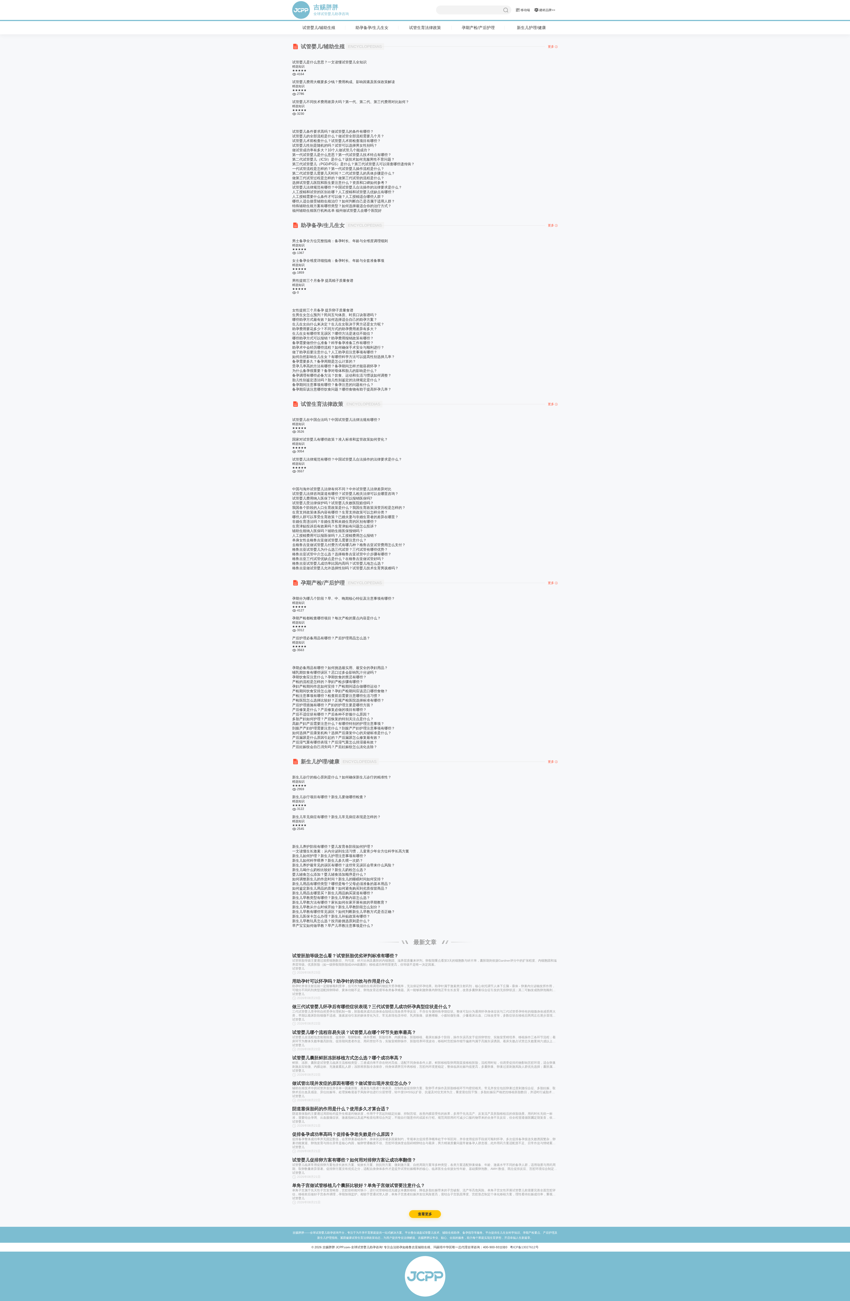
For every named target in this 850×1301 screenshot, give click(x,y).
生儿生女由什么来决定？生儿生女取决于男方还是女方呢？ (338, 324)
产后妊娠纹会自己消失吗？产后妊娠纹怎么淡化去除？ (334, 747)
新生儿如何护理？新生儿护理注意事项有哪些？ (329, 856)
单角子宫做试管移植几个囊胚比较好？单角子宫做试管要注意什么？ (358, 1185)
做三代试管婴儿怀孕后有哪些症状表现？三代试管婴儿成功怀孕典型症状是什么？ (372, 1006)
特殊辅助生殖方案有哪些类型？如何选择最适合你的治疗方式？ (341, 206)
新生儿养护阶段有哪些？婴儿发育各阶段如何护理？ (333, 846)
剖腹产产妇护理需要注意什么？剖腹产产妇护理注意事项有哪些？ (343, 728)
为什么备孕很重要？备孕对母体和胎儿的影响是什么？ (334, 371)
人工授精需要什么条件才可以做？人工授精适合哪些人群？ (338, 196)
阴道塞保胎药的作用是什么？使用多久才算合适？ (341, 1108)
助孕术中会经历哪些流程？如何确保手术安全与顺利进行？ (338, 347)
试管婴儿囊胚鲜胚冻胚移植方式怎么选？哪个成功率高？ (347, 1057)
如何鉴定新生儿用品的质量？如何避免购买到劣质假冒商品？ (340, 888)
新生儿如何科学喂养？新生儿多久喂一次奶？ (327, 860)
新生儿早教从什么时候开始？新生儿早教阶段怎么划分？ (336, 907)
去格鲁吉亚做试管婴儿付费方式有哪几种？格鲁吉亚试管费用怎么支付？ (349, 545)
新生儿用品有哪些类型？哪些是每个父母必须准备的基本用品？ (341, 884)
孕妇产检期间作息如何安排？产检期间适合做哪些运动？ (336, 686)
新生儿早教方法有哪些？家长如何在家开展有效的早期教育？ (340, 902)
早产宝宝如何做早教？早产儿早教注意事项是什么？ (333, 926)
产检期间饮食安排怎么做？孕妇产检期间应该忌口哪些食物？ (340, 691)
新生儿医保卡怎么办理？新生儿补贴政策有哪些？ (331, 916)
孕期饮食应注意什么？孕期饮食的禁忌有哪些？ (329, 677)
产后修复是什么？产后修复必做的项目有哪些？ (329, 710)
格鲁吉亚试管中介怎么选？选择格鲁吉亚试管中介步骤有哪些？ (341, 554)
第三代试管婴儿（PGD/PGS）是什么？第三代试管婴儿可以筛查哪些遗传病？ (353, 164)
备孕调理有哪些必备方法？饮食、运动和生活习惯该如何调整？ (341, 375)
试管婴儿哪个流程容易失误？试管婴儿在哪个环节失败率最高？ (354, 1032)
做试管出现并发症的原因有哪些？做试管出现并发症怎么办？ (352, 1083)
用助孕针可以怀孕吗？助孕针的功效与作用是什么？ (343, 981)
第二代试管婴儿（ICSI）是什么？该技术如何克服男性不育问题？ (343, 159)
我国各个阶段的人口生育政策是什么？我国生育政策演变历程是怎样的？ (349, 508)
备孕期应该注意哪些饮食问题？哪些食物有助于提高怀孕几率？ (341, 389)
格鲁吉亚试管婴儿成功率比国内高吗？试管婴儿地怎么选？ (338, 563)
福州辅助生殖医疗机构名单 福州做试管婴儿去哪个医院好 (337, 210)
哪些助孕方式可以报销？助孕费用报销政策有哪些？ (333, 338)
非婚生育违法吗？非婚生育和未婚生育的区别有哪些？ (334, 521)
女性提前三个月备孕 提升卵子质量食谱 (322, 310)
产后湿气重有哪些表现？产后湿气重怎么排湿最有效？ (334, 742)
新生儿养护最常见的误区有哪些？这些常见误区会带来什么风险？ (343, 865)
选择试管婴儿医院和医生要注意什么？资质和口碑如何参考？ (340, 183)
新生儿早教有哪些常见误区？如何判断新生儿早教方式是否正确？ (343, 912)
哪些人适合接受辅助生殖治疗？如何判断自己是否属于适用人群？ (343, 201)
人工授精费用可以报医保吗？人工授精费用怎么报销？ (334, 535)
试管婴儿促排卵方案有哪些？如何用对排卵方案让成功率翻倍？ (354, 1159)
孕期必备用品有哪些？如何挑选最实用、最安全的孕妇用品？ (340, 668)
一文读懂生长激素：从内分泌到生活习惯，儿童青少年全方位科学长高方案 (350, 851)
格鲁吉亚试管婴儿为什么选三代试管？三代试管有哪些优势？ (340, 549)
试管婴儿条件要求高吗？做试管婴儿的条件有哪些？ (333, 131)
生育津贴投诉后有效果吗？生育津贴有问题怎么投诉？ (334, 526)
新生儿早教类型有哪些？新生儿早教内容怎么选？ (331, 898)
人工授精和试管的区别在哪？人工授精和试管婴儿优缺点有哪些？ (343, 192)
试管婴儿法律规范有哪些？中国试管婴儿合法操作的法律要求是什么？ (347, 187)
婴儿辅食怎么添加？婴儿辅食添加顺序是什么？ (329, 874)
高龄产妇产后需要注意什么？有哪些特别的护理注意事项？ (338, 723)
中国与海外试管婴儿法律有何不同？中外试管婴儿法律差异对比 (341, 489)
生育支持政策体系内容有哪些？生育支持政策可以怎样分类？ (340, 512)
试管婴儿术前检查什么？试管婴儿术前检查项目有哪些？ (336, 141)
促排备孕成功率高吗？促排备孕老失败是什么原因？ (343, 1134)
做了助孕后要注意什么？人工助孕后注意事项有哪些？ (334, 352)
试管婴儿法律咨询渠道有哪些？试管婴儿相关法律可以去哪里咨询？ (345, 494)
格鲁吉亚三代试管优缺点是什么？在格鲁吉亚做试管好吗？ (338, 559)
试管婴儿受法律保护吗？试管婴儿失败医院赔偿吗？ (333, 503)
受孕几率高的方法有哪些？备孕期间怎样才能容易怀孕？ (336, 366)
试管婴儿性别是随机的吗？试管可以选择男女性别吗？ (334, 145)
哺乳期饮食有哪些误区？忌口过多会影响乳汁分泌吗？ (334, 672)
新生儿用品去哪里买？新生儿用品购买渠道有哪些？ (333, 893)
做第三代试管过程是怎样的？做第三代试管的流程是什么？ (338, 178)
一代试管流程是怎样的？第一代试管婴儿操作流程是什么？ (338, 169)
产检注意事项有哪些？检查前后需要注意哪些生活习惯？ (336, 696)
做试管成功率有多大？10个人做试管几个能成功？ (331, 150)
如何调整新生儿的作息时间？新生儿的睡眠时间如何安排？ (338, 879)
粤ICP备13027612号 (524, 1247)
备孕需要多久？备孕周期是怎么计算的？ (324, 361)
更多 (551, 46)
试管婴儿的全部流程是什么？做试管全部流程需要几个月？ (338, 136)
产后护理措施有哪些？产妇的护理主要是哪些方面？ (333, 705)
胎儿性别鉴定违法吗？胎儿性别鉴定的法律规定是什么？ (336, 380)
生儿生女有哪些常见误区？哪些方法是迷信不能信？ (333, 333)
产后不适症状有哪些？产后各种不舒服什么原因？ (331, 714)
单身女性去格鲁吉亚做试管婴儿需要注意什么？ (329, 540)
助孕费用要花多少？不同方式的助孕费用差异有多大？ (334, 329)
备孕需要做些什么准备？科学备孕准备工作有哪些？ (333, 343)
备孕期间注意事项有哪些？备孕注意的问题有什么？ (333, 385)
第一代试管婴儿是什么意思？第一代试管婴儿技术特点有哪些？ (341, 155)
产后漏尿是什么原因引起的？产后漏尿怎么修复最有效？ (336, 737)
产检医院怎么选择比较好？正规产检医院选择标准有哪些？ (338, 700)
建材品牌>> (546, 10)
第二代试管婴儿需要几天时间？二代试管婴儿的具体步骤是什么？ (343, 173)
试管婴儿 (298, 968)
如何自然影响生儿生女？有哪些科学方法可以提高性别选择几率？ (343, 357)
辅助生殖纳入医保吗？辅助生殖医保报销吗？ (327, 531)
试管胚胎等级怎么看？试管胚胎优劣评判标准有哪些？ (345, 955)
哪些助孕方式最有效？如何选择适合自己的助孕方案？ (334, 319)
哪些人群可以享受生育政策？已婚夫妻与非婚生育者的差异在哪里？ (345, 517)
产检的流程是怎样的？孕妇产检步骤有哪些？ (327, 682)
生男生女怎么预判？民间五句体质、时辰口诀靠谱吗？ (334, 315)
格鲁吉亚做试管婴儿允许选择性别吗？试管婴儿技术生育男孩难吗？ (345, 568)
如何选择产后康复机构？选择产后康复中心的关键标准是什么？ (341, 733)
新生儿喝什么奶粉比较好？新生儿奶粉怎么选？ (329, 870)
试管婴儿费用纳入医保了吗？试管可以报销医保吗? (332, 498)
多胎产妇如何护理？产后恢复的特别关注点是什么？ (333, 719)
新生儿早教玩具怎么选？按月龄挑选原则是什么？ (331, 921)
